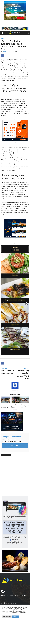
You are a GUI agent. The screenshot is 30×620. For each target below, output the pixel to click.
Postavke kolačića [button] (7, 616)
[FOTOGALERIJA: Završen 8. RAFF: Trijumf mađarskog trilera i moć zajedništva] (15, 400)
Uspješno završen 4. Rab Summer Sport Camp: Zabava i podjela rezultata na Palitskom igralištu (5, 406)
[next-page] (16, 410)
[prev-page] (14, 410)
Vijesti (6, 35)
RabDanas (4, 51)
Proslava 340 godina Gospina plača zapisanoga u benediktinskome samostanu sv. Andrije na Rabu (23, 374)
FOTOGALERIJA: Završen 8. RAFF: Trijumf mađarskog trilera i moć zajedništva (14, 406)
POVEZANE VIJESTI (15, 394)
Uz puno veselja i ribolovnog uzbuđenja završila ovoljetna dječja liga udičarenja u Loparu (24, 406)
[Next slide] (26, 303)
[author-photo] (15, 385)
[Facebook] (2, 55)
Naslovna (2, 35)
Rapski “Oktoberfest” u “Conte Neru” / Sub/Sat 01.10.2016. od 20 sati (7, 372)
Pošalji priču (15, 445)
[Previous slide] (3, 303)
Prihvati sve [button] (15, 616)
